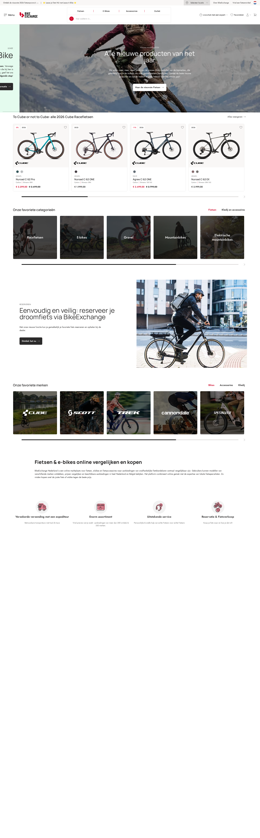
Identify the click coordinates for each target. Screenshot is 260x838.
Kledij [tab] (241, 385)
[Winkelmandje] (255, 15)
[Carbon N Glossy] (76, 171)
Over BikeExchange (221, 2)
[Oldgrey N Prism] (197, 171)
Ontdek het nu (29, 341)
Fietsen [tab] (212, 210)
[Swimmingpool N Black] (17, 171)
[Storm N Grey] (134, 171)
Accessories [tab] (226, 385)
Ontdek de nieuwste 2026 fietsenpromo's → (21, 2)
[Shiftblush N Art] (193, 171)
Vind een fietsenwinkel (242, 2)
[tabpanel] (130, 241)
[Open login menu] (248, 15)
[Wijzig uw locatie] (255, 2)
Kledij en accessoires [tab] (233, 210)
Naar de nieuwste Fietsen (128, 87)
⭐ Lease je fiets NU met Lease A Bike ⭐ (59, 2)
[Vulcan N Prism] (21, 171)
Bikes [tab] (211, 385)
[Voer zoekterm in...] (71, 19)
